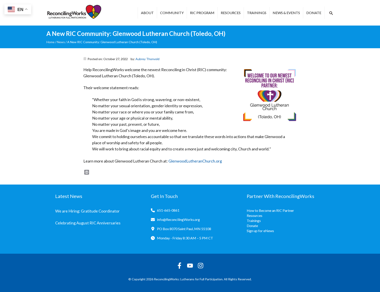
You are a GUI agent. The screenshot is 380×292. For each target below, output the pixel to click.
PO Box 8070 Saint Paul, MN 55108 (184, 229)
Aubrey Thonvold (147, 59)
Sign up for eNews (260, 231)
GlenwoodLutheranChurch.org (195, 161)
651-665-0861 (168, 210)
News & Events (286, 13)
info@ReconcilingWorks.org (178, 219)
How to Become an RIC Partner (270, 210)
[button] (331, 13)
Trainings (256, 13)
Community (172, 13)
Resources (231, 13)
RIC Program (202, 13)
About (147, 13)
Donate (313, 13)
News (61, 42)
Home (50, 42)
